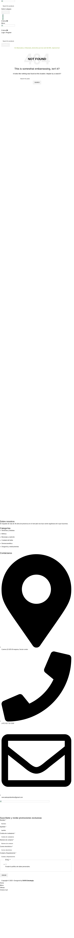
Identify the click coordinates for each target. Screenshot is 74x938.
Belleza (12, 36)
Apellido (3, 827)
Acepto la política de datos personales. (17, 866)
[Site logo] (8, 2)
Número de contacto (7, 840)
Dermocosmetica (54, 36)
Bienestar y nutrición (24, 36)
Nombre (3, 820)
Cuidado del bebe (40, 36)
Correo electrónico (6, 846)
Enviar (4, 875)
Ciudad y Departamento (8, 853)
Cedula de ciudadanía (7, 833)
